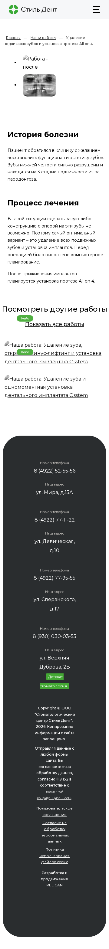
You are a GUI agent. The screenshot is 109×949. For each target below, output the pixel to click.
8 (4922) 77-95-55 (54, 578)
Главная (13, 37)
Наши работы (43, 37)
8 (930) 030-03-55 (54, 636)
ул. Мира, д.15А (54, 492)
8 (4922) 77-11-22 (55, 520)
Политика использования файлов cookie (54, 855)
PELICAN (54, 885)
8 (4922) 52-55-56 (54, 471)
